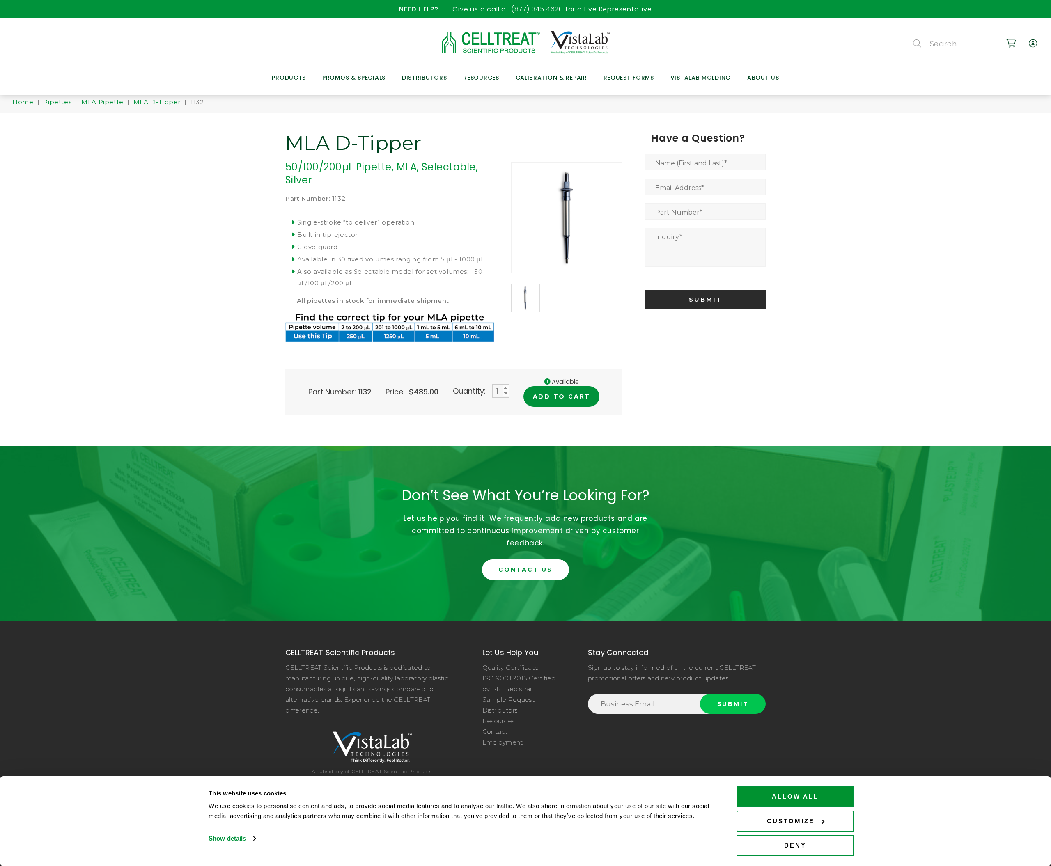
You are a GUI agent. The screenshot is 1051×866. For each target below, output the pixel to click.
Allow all (795, 796)
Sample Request (508, 699)
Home (22, 102)
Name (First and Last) (691, 163)
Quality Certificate (510, 667)
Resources (481, 77)
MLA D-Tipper (157, 102)
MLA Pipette (102, 102)
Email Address (679, 188)
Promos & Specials (354, 77)
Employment (502, 742)
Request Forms (629, 77)
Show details (227, 838)
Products (289, 77)
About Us (763, 77)
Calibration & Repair (551, 77)
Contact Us (525, 569)
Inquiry (668, 237)
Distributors (424, 77)
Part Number (678, 212)
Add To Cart (562, 396)
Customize (791, 821)
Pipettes (57, 102)
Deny (795, 845)
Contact (495, 731)
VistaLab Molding (700, 77)
